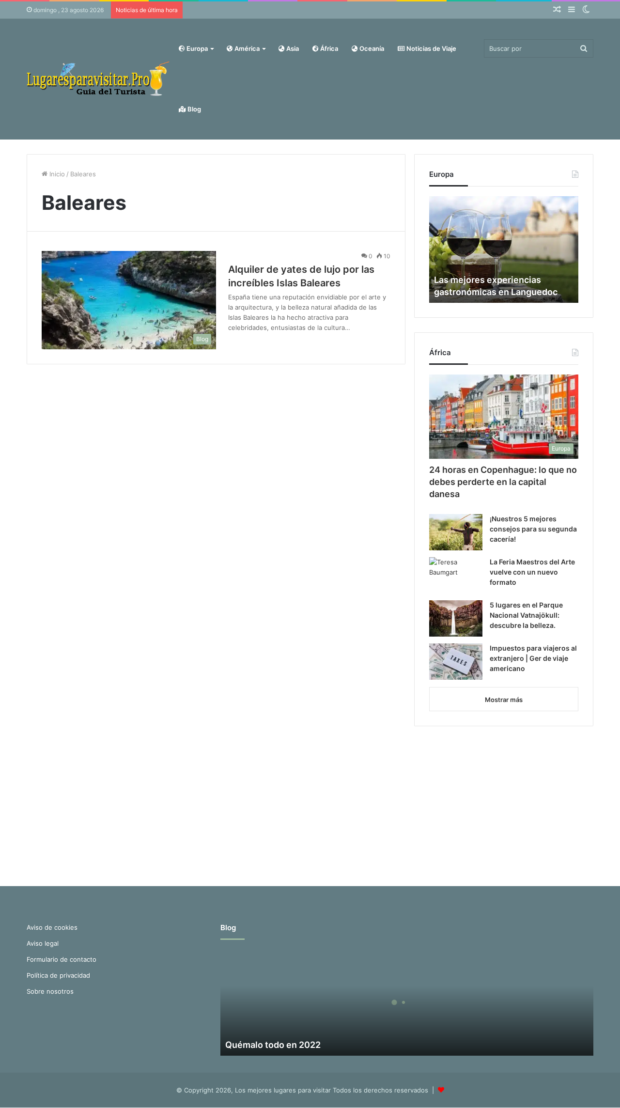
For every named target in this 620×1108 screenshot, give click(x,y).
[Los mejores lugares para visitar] (99, 78)
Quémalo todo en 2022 (273, 1045)
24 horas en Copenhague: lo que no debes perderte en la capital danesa (503, 482)
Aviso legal (43, 943)
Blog (193, 109)
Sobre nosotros (50, 991)
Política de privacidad (58, 975)
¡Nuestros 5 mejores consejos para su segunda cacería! (533, 529)
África (328, 48)
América (246, 48)
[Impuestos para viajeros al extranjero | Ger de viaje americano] (455, 661)
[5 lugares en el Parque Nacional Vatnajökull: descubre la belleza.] (455, 618)
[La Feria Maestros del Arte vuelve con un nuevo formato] (455, 575)
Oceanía (371, 48)
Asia (292, 48)
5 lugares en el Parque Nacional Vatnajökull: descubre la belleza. (526, 615)
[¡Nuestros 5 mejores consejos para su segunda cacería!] (455, 532)
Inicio (56, 174)
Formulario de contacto (61, 959)
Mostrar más (504, 699)
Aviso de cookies (52, 927)
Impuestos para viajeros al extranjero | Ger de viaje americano (533, 658)
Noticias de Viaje (430, 48)
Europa (196, 48)
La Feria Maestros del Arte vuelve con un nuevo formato (532, 572)
